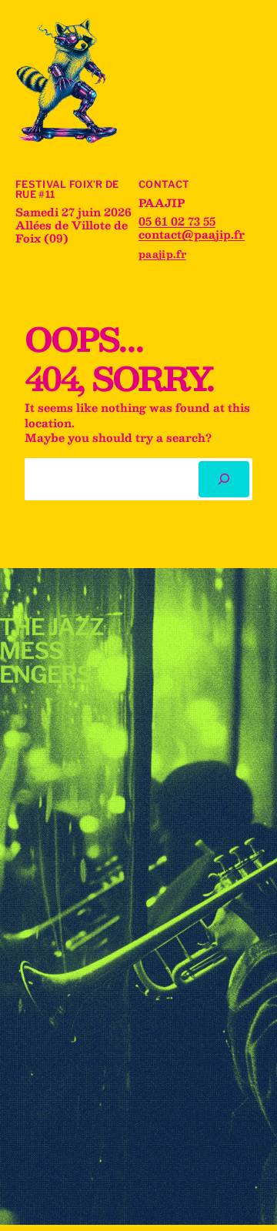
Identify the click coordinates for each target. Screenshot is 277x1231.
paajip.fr (162, 254)
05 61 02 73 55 (176, 221)
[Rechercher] (224, 479)
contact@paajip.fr (191, 234)
